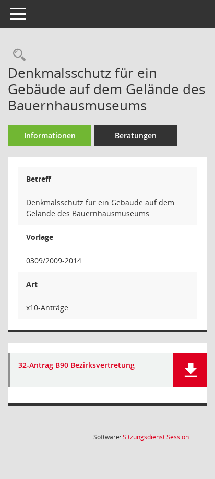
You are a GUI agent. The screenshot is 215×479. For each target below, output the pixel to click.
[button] (190, 370)
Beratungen (136, 135)
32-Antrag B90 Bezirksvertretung (76, 365)
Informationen (50, 135)
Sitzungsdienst (156, 436)
